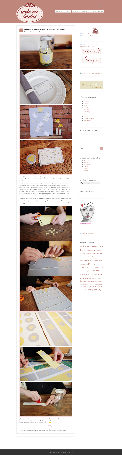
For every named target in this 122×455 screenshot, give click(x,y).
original (99, 283)
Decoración (59, 11)
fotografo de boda (37, 430)
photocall (64, 430)
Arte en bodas (58, 429)
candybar (92, 256)
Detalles (67, 11)
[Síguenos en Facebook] (86, 36)
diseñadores (83, 264)
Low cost (95, 281)
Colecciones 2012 (90, 258)
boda (96, 250)
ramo (84, 286)
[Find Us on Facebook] (100, 6)
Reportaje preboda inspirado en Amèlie (27, 439)
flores (97, 267)
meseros (99, 281)
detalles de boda (96, 260)
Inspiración (45, 429)
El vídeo (86, 100)
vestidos (85, 290)
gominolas (93, 274)
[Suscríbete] (95, 34)
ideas (50, 430)
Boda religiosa (87, 111)
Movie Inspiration (84, 284)
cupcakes (96, 258)
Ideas (41, 429)
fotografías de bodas (28, 430)
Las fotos (86, 103)
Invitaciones (76, 11)
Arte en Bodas (37, 31)
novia (89, 284)
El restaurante (87, 115)
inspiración (53, 430)
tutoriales (93, 286)
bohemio (83, 256)
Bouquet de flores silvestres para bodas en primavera (62, 439)
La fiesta (86, 117)
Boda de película (89, 253)
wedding (98, 289)
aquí (36, 421)
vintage (90, 289)
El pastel (101, 11)
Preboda (86, 107)
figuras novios (92, 267)
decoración (64, 429)
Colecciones (83, 258)
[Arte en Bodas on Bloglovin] (87, 222)
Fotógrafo (86, 101)
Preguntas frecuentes (89, 118)
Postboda (86, 105)
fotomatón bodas (44, 430)
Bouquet (88, 256)
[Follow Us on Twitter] (103, 6)
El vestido (85, 11)
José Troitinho (90, 281)
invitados (83, 281)
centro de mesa (98, 256)
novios (94, 284)
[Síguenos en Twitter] (86, 34)
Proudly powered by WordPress (55, 452)
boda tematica (98, 253)
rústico (88, 286)
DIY (88, 263)
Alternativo (52, 429)
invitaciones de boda (96, 278)
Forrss (71, 452)
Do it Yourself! (36, 429)
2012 (81, 246)
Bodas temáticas (24, 429)
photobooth (24, 202)
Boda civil (86, 109)
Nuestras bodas (87, 120)
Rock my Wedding (47, 426)
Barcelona (90, 250)
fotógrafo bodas (85, 274)
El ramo (93, 11)
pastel (81, 286)
